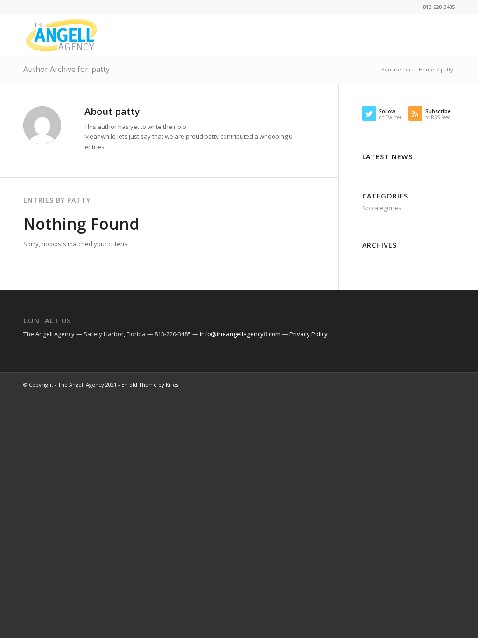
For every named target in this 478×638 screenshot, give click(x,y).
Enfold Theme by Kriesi (150, 384)
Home (426, 69)
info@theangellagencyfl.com (240, 334)
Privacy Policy (308, 334)
